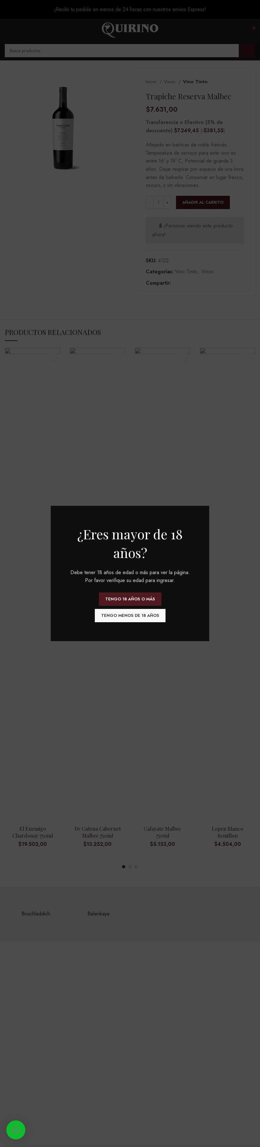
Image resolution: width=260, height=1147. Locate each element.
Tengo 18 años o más (130, 599)
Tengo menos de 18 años (130, 615)
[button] (15, 1129)
